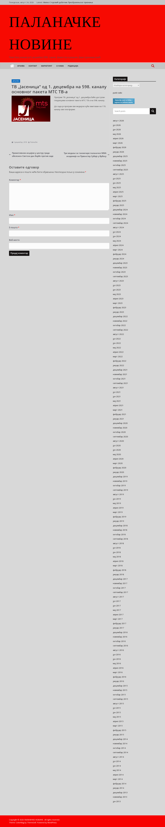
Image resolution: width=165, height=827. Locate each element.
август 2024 (118, 227)
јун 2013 (117, 801)
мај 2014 (117, 770)
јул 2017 (117, 601)
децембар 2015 (120, 685)
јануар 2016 (118, 681)
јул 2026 (117, 125)
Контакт (33, 66)
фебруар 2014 (119, 783)
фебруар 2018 (119, 570)
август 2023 (118, 280)
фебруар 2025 (119, 200)
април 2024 (118, 245)
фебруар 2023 (119, 307)
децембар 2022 (120, 316)
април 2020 (118, 458)
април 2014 (118, 774)
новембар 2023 (120, 267)
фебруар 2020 (119, 467)
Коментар (15, 179)
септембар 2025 (120, 169)
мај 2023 (117, 294)
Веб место (14, 240)
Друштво (16, 81)
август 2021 (118, 387)
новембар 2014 (120, 743)
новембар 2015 (120, 690)
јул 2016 (117, 654)
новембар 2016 (120, 636)
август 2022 (118, 334)
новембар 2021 (120, 374)
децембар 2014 (120, 739)
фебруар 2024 (119, 254)
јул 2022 (117, 338)
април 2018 (118, 561)
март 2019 (118, 512)
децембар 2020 (120, 423)
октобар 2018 (119, 534)
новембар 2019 (120, 481)
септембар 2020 (120, 436)
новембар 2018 (120, 530)
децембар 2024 (120, 209)
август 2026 (118, 120)
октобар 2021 (119, 378)
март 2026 (118, 143)
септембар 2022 (120, 329)
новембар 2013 (120, 797)
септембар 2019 (120, 490)
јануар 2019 (118, 521)
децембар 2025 (120, 156)
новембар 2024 (120, 214)
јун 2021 (117, 396)
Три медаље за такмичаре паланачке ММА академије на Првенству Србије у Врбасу (85, 154)
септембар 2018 (120, 538)
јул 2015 (117, 708)
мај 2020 (117, 454)
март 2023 (118, 303)
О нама (60, 66)
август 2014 (118, 757)
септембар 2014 (120, 752)
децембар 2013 (120, 792)
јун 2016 (117, 659)
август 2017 (118, 596)
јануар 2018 (118, 574)
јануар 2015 (118, 734)
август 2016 (118, 650)
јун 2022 (117, 343)
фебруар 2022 (119, 361)
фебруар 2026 (119, 147)
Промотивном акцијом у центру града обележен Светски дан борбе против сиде (32, 154)
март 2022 (118, 356)
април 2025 (118, 191)
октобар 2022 (119, 325)
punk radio (117, 92)
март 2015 (118, 725)
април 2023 (118, 298)
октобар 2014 (119, 748)
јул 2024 (117, 232)
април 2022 (118, 352)
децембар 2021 (120, 369)
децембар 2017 (120, 579)
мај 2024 (117, 240)
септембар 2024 (120, 223)
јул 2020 (117, 445)
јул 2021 (117, 392)
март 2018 (118, 565)
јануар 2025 (118, 205)
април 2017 (118, 614)
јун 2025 (117, 183)
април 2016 (118, 668)
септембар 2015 (120, 699)
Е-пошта (14, 227)
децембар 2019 (120, 476)
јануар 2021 (118, 418)
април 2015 (118, 721)
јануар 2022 (118, 365)
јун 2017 (117, 605)
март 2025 (118, 196)
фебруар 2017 (119, 623)
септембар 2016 (120, 645)
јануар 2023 (118, 312)
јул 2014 (117, 761)
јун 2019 (117, 499)
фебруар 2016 (119, 676)
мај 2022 (117, 347)
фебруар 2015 (119, 730)
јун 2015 (117, 712)
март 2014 (118, 779)
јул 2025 (117, 178)
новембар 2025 (120, 160)
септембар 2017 (120, 592)
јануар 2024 (118, 258)
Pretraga (153, 111)
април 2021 (118, 405)
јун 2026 (117, 129)
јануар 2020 (118, 472)
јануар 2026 (118, 151)
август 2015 (118, 703)
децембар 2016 (120, 632)
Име (12, 215)
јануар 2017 (118, 627)
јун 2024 (117, 236)
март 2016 (118, 672)
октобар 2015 (119, 694)
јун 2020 (117, 450)
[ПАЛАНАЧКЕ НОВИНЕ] (12, 66)
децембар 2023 (120, 263)
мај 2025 (117, 187)
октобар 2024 (119, 218)
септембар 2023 (120, 276)
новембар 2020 (120, 427)
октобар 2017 (119, 587)
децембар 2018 (120, 525)
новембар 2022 (120, 321)
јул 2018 (117, 547)
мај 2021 (117, 401)
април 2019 (118, 507)
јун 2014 (117, 765)
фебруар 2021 (119, 414)
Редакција (73, 66)
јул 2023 (117, 285)
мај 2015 (117, 716)
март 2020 (118, 463)
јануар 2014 (118, 788)
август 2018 (118, 543)
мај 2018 (117, 556)
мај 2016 (117, 663)
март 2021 (118, 410)
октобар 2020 (119, 432)
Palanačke (34, 142)
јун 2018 (117, 552)
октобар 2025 (119, 165)
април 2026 (118, 138)
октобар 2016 (119, 641)
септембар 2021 (120, 383)
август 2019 (118, 494)
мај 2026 (117, 134)
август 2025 (118, 174)
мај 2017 (117, 610)
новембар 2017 (120, 583)
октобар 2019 (119, 485)
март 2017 (118, 619)
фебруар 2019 (119, 516)
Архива (20, 66)
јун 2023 (117, 289)
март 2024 (118, 249)
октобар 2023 (119, 272)
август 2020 (118, 441)
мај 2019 (117, 503)
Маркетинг (46, 66)
